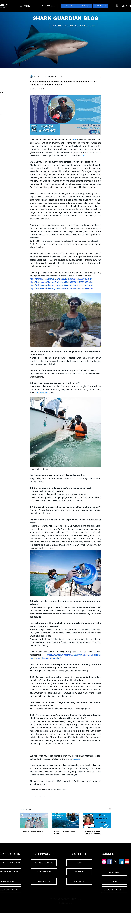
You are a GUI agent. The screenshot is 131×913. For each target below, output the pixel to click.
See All (108, 809)
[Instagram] (104, 861)
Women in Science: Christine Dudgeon (93, 832)
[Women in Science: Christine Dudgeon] (97, 820)
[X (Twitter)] (115, 861)
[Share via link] (45, 796)
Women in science (60, 789)
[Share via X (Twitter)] (36, 796)
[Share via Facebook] (31, 796)
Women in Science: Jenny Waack (64, 832)
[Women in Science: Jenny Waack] (66, 820)
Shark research (35, 789)
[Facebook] (109, 861)
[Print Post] (50, 796)
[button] (47, 6)
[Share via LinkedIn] (40, 796)
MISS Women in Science (33, 831)
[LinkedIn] (121, 861)
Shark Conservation (48, 789)
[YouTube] (127, 861)
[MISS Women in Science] (34, 820)
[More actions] (100, 77)
